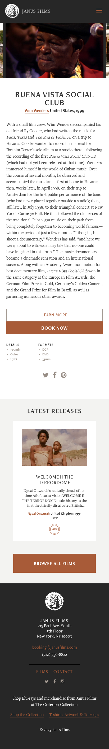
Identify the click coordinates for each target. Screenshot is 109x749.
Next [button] (79, 68)
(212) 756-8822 (54, 655)
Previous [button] (32, 68)
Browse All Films (54, 564)
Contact (63, 672)
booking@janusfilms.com (54, 648)
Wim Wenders (37, 111)
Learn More (54, 315)
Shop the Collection (27, 715)
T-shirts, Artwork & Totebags (74, 715)
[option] (55, 50)
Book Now (54, 328)
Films (42, 672)
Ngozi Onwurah (39, 513)
